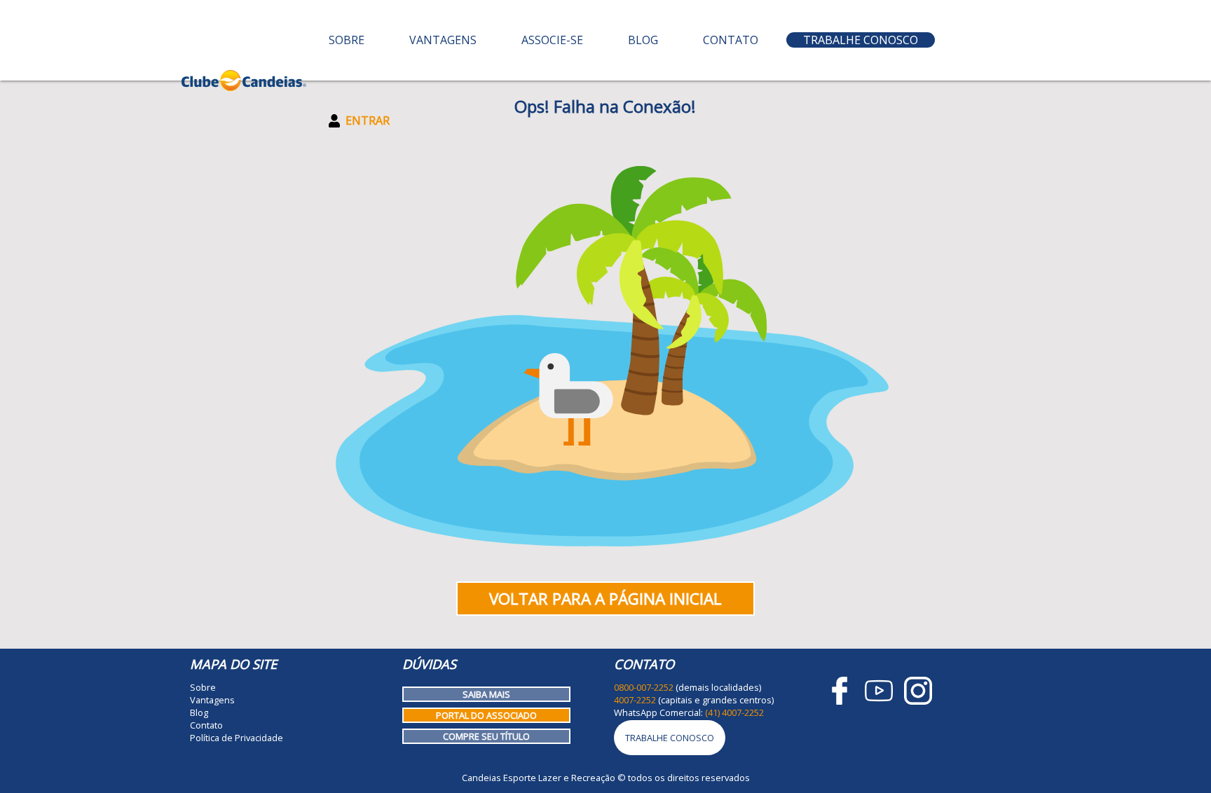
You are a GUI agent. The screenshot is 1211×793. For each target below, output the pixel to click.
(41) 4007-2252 (734, 712)
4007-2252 (635, 700)
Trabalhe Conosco (860, 40)
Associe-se (552, 40)
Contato (730, 40)
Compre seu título (486, 736)
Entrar (367, 120)
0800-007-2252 (643, 687)
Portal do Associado (486, 715)
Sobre (346, 40)
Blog (643, 40)
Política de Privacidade (236, 737)
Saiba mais (486, 694)
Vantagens (443, 40)
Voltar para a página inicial (605, 598)
